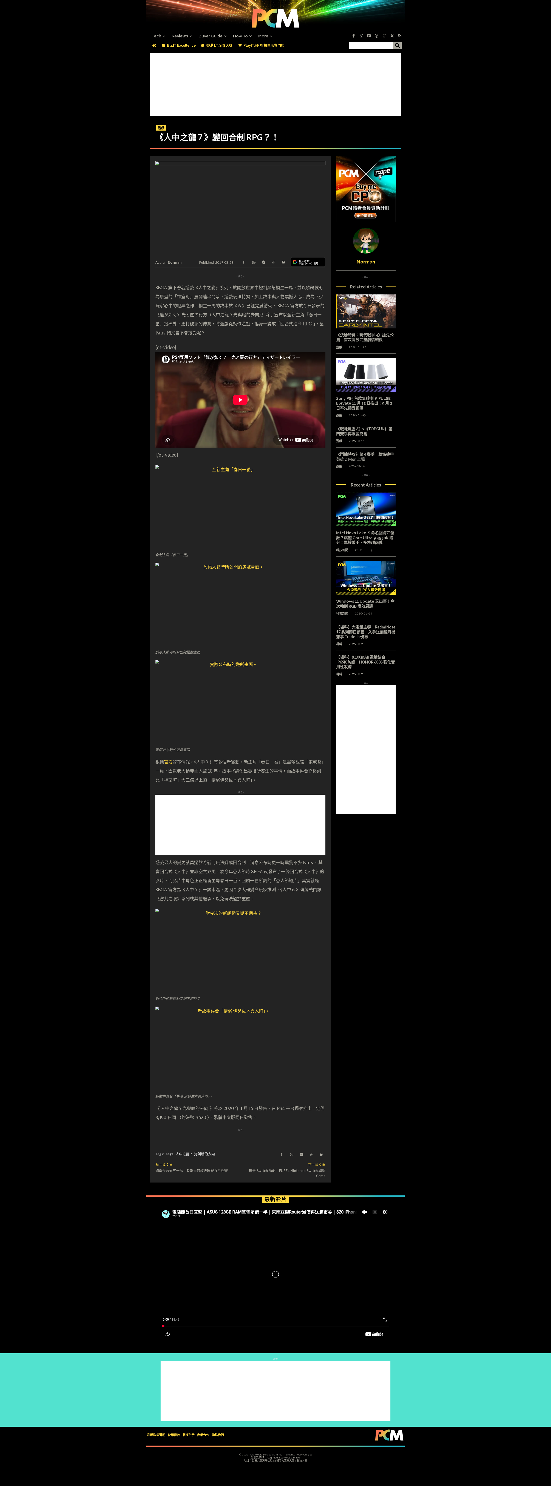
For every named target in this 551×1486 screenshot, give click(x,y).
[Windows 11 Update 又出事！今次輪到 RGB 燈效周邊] (366, 578)
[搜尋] (397, 45)
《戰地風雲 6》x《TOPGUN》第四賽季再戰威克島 (364, 431)
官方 (168, 762)
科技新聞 (342, 550)
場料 (339, 644)
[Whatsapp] (384, 36)
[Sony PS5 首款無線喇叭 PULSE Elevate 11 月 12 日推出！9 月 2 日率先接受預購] (366, 375)
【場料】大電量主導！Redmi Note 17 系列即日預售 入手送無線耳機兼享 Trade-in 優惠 (365, 632)
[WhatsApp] (253, 261)
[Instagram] (361, 36)
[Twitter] (392, 36)
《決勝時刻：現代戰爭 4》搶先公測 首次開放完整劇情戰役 (365, 337)
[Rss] (400, 36)
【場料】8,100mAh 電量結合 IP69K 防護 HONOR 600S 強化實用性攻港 (365, 662)
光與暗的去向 (204, 1154)
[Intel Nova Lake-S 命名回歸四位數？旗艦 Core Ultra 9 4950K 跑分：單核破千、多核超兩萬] (366, 510)
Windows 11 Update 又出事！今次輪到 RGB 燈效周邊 (365, 603)
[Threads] (377, 36)
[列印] (283, 261)
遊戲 (161, 128)
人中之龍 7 (184, 1154)
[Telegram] (263, 261)
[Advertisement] (275, 83)
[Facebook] (353, 36)
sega (169, 1154)
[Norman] (366, 241)
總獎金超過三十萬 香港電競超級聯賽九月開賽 (191, 1170)
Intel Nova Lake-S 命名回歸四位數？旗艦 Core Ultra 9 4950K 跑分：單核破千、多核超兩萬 (365, 538)
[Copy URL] (273, 261)
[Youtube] (369, 36)
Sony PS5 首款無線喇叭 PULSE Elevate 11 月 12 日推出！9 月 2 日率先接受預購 (364, 403)
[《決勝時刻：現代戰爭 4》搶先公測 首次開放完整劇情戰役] (366, 311)
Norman (175, 262)
